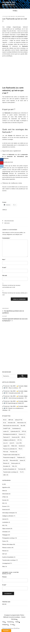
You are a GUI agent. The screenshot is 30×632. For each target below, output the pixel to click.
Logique (6, 446)
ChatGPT (6, 428)
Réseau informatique (7, 544)
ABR (10, 420)
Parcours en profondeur (10, 449)
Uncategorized (9, 220)
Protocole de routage (9, 457)
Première (13, 451)
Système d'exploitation (9, 469)
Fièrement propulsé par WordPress (10, 628)
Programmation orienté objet (11, 454)
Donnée (4, 500)
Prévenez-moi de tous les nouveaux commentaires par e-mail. (11, 286)
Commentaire (6, 238)
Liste (12, 443)
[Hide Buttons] (1, 169)
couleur (6, 431)
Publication (21, 457)
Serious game (15, 463)
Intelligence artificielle (9, 440)
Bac (23, 425)
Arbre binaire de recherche (11, 425)
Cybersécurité (15, 431)
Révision (7, 223)
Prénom (4, 577)
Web (3, 566)
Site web (4, 275)
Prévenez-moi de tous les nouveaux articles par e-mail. (15, 294)
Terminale (21, 469)
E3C (3, 503)
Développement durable (10, 434)
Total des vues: (6, 602)
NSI (3, 525)
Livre (19, 443)
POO (5, 451)
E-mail (4, 267)
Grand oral (15, 437)
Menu (15, 10)
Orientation (5, 531)
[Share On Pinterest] (1, 163)
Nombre (22, 446)
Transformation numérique (10, 472)
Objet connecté (6, 528)
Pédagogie (5, 535)
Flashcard (6, 437)
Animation (11, 422)
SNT (3, 554)
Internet (4, 519)
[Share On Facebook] (1, 159)
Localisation (5, 522)
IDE (23, 437)
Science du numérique (8, 3)
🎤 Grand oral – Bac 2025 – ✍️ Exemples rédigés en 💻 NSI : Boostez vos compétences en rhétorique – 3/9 (14, 408)
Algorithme (5, 487)
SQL (14, 466)
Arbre (3, 490)
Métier (14, 446)
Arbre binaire (21, 422)
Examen (22, 434)
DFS (24, 431)
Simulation (6, 466)
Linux (5, 443)
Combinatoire (16, 428)
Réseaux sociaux (6, 547)
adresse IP (18, 420)
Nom (4, 259)
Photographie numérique (8, 538)
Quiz (5, 460)
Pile (20, 449)
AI (4, 422)
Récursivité (14, 460)
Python (4, 541)
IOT (19, 440)
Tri (22, 472)
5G (4, 420)
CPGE (4, 497)
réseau (22, 460)
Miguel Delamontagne (18, 16)
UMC (5, 475)
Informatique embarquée (8, 512)
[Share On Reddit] (1, 166)
